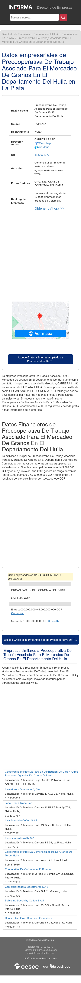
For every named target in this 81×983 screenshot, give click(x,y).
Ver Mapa (43, 146)
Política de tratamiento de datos (40, 958)
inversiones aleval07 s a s (20, 837)
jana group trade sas (18, 802)
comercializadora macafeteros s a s (26, 886)
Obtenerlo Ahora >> (49, 208)
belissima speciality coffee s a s (24, 900)
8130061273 (42, 154)
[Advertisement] (40, 255)
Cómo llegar (45, 143)
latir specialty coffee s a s (21, 820)
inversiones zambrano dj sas (22, 789)
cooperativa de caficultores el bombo (28, 869)
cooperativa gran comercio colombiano (29, 918)
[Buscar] (63, 17)
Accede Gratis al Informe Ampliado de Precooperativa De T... (40, 359)
